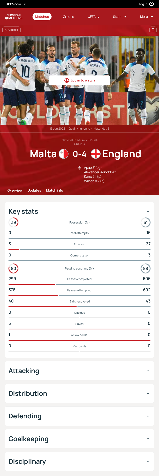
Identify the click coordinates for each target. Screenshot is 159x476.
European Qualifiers (13, 17)
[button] (119, 17)
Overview (15, 190)
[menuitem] (43, 17)
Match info (54, 190)
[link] (42, 17)
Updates (34, 190)
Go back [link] (13, 30)
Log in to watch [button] (83, 80)
